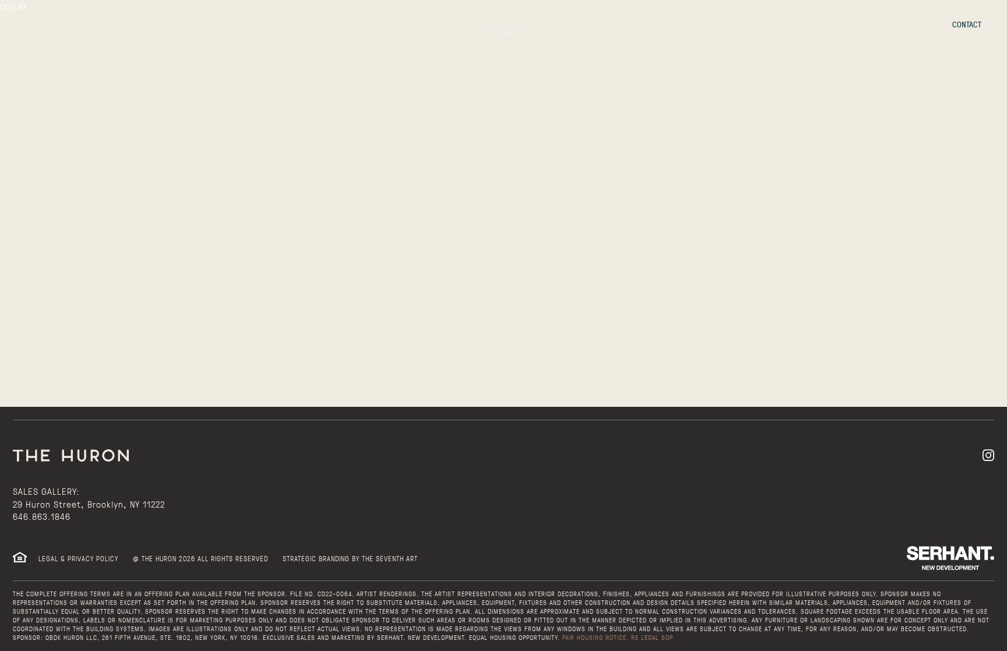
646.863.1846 (42, 516)
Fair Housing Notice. (595, 637)
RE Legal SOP (652, 637)
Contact (966, 24)
